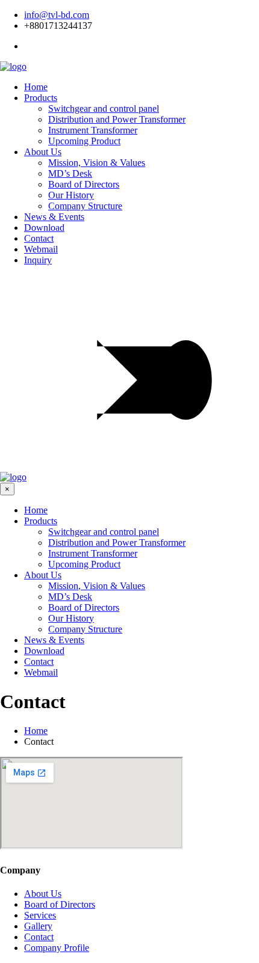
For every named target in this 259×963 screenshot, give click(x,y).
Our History (71, 195)
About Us (42, 152)
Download (44, 227)
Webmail (41, 249)
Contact (39, 238)
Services (40, 915)
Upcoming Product (84, 141)
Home (36, 87)
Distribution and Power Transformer (117, 119)
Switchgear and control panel (103, 108)
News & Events (54, 217)
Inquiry (38, 260)
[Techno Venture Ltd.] (13, 66)
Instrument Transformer (92, 130)
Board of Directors (83, 184)
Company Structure (85, 206)
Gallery (38, 926)
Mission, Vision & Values (96, 162)
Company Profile (56, 948)
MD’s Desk (70, 173)
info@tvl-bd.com (56, 15)
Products (40, 98)
